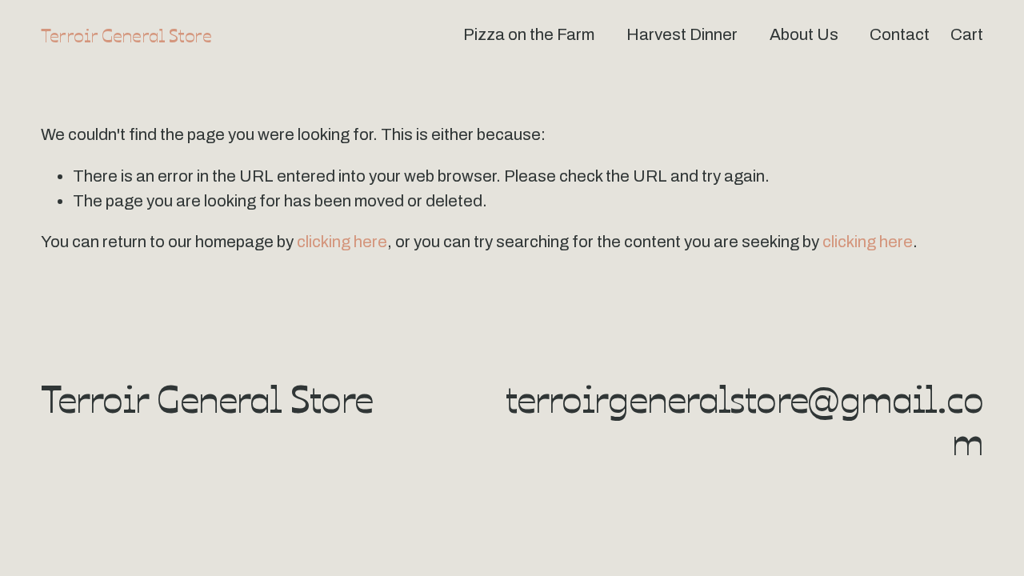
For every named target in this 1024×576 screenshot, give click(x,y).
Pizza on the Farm (528, 34)
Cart (966, 34)
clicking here (342, 241)
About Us (804, 34)
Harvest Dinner (682, 34)
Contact (900, 34)
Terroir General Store (126, 34)
